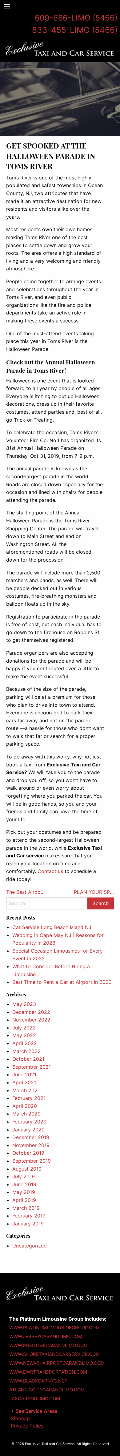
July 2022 (24, 1028)
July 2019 (23, 1176)
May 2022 (24, 1035)
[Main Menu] (7, 6)
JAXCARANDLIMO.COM (34, 1398)
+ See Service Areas (34, 1411)
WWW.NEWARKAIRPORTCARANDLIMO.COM (57, 1363)
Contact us (50, 871)
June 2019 (24, 1184)
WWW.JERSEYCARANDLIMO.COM (45, 1336)
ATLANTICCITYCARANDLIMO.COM (47, 1390)
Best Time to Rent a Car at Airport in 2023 (62, 982)
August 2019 (27, 1169)
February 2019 (29, 1216)
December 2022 (31, 1012)
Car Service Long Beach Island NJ (51, 927)
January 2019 (28, 1224)
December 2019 (30, 1137)
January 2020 (28, 1130)
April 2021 (24, 1082)
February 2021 (29, 1098)
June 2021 (24, 1074)
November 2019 (31, 1145)
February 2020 (29, 1122)
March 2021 (26, 1090)
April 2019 (24, 1200)
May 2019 (23, 1192)
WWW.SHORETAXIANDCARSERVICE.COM (54, 1354)
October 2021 (28, 1059)
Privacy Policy (27, 1426)
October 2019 (28, 1153)
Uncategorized (29, 1246)
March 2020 (26, 1114)
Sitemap (20, 1418)
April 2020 (24, 1106)
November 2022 (31, 1020)
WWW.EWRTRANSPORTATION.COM (48, 1372)
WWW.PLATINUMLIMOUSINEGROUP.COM (54, 1327)
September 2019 (31, 1161)
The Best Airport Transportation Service (26, 892)
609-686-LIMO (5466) (76, 17)
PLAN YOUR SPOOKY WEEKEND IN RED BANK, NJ (94, 892)
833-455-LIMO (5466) (75, 30)
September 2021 (31, 1067)
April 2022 (24, 1043)
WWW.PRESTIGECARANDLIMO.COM (48, 1345)
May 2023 (24, 1004)
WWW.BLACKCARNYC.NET (38, 1381)
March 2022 (26, 1051)
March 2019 (26, 1208)
